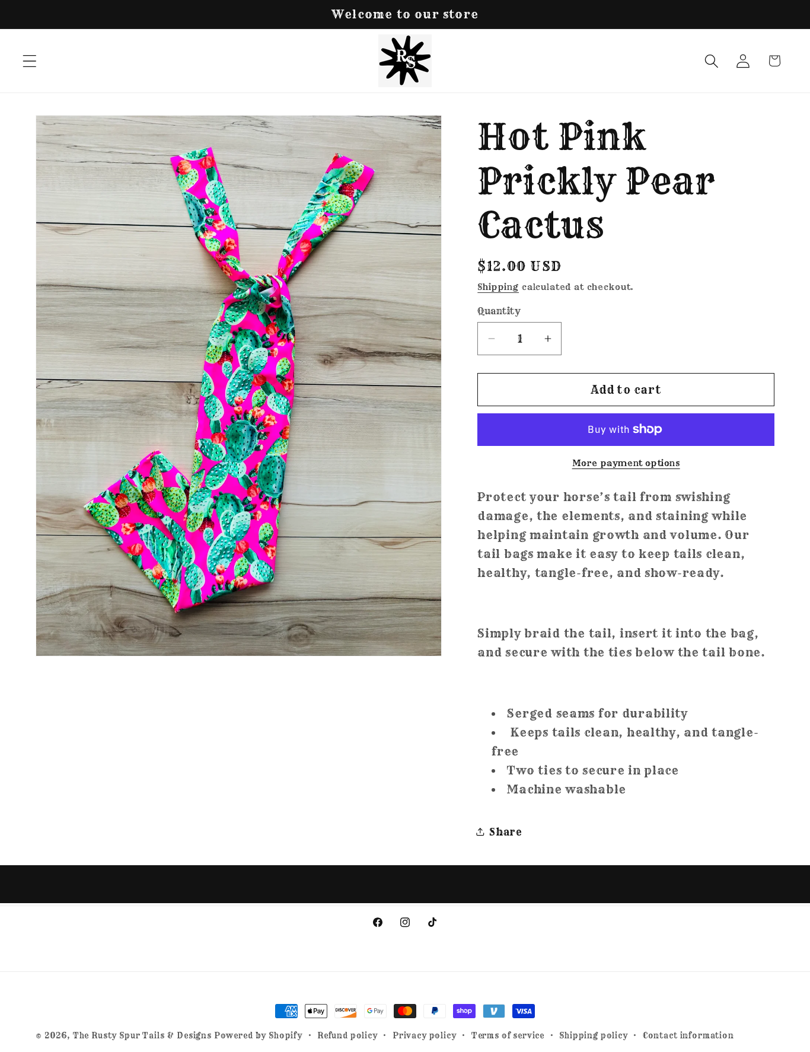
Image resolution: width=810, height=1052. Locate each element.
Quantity (499, 310)
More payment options (626, 463)
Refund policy (347, 1035)
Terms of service (507, 1035)
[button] (30, 60)
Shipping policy (593, 1035)
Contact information (688, 1035)
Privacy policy (425, 1035)
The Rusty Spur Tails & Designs (143, 1035)
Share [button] (505, 831)
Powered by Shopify (258, 1035)
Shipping (498, 287)
